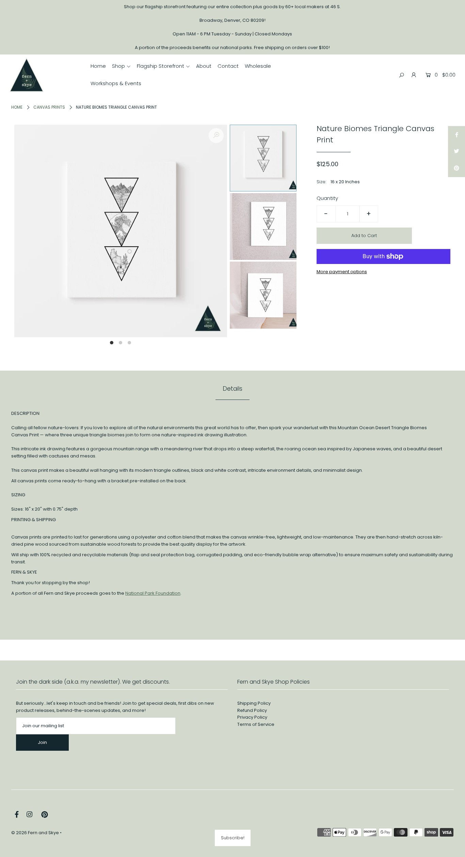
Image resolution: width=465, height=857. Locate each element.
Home (16, 107)
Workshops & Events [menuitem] (116, 83)
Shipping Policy (254, 703)
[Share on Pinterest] (456, 168)
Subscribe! (232, 838)
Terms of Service (255, 724)
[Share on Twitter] (456, 151)
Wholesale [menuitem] (258, 65)
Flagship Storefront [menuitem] (160, 65)
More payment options (342, 271)
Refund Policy (252, 710)
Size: (321, 181)
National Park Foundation (152, 593)
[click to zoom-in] (216, 135)
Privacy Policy (252, 717)
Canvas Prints (49, 107)
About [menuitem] (203, 65)
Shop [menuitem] (118, 65)
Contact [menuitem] (228, 65)
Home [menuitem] (98, 65)
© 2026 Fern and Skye (35, 832)
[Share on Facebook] (456, 134)
